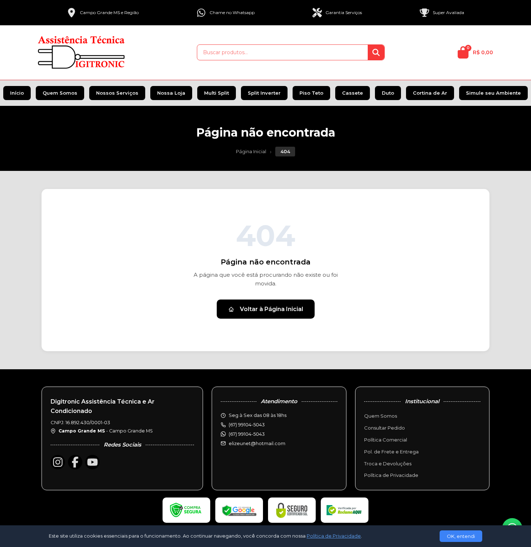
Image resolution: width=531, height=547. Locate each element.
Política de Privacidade (391, 475)
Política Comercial (385, 440)
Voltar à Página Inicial (271, 309)
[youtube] (92, 462)
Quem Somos (60, 93)
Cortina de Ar (430, 93)
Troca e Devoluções (387, 463)
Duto (388, 93)
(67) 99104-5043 (247, 434)
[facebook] (75, 462)
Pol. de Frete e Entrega (391, 452)
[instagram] (58, 462)
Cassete (352, 93)
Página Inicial (251, 151)
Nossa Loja (171, 93)
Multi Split (216, 93)
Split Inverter (264, 93)
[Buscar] (376, 52)
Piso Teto (311, 93)
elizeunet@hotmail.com (257, 443)
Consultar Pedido (384, 428)
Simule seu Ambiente (493, 93)
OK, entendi (461, 536)
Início (17, 93)
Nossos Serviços (117, 93)
